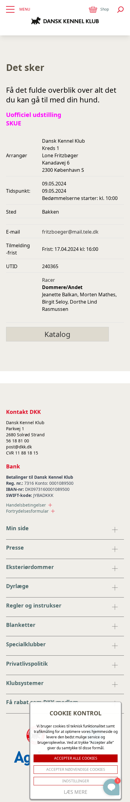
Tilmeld (63, 774)
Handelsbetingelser (26, 505)
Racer (48, 280)
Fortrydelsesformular (27, 511)
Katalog (57, 334)
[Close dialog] (114, 631)
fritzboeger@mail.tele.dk (70, 231)
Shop (104, 9)
